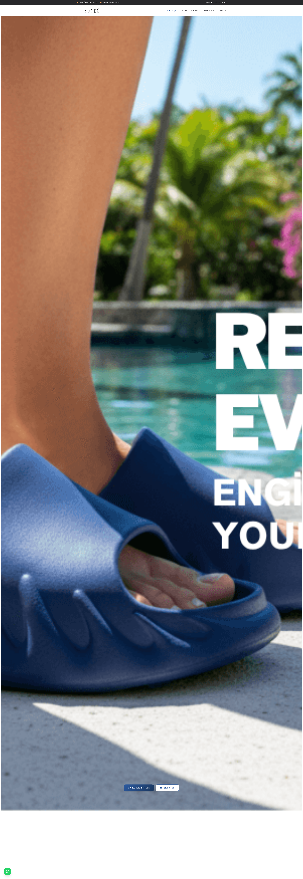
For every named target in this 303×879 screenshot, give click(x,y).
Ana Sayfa (172, 10)
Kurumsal (195, 10)
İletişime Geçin (167, 791)
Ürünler (184, 10)
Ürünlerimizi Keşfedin (139, 791)
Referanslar (209, 10)
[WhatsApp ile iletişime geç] (7, 871)
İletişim (222, 10)
